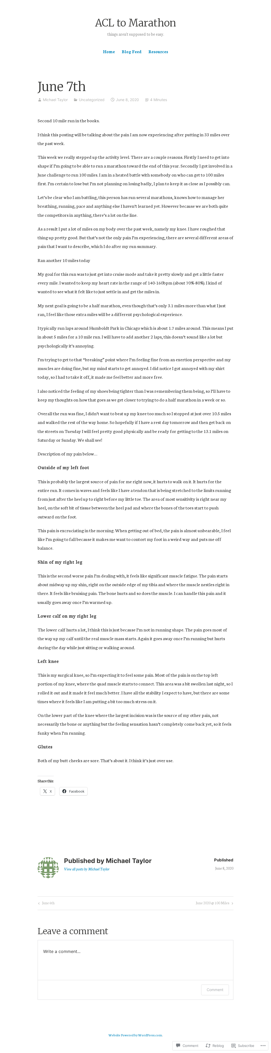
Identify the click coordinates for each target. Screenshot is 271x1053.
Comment (215, 989)
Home (109, 51)
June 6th (46, 904)
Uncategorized (92, 99)
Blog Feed (132, 51)
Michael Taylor (55, 99)
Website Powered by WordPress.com (135, 1035)
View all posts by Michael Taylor (87, 868)
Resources (158, 51)
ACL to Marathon (135, 23)
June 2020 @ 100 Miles (212, 904)
